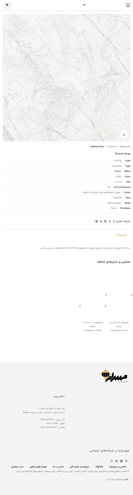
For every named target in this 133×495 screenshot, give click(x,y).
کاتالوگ (99, 467)
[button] (106, 294)
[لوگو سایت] (66, 5)
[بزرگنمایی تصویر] (124, 135)
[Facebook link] (114, 221)
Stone (118, 171)
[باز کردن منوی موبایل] (128, 5)
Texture (112, 147)
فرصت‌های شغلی (38, 467)
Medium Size (97, 147)
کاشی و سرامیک (117, 467)
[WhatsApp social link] (111, 461)
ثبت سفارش (17, 467)
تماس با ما (58, 467)
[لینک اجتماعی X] (110, 221)
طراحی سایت (122, 479)
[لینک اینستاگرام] (126, 461)
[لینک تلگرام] (96, 221)
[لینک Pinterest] (105, 221)
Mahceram (125, 147)
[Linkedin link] (101, 221)
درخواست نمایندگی (79, 467)
